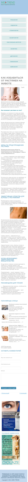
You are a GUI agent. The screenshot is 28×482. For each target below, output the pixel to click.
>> (17, 310)
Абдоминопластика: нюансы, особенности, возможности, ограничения (13, 287)
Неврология (13, 66)
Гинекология (14, 61)
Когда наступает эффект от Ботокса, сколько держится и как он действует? (18, 327)
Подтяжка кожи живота (9, 288)
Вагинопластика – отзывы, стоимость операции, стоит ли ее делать (18, 336)
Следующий (23, 393)
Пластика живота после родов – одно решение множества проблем (12, 290)
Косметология (14, 37)
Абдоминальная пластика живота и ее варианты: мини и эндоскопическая (12, 293)
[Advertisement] (14, 298)
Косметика (14, 48)
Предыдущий (5, 393)
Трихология (13, 19)
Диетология (13, 56)
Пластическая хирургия (14, 42)
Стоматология (14, 30)
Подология (14, 25)
